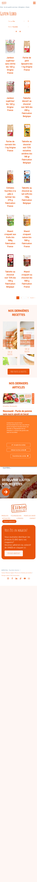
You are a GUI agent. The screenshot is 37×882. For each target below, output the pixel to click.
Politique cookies (6, 575)
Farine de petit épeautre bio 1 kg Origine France (26, 63)
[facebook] (12, 578)
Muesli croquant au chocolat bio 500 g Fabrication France (26, 279)
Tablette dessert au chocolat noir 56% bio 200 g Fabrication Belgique (26, 107)
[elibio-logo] (4, 2)
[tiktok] (20, 578)
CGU (11, 575)
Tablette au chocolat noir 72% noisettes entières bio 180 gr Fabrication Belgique (27, 152)
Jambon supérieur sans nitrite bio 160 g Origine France (10, 65)
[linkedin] (16, 578)
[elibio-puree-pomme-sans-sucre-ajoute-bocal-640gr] (18, 394)
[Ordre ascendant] (28, 21)
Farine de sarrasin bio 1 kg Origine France (10, 146)
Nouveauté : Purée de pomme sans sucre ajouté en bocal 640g (17, 414)
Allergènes (21, 7)
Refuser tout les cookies (18, 450)
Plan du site (17, 573)
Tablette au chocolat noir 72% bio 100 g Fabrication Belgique (10, 279)
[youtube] (24, 578)
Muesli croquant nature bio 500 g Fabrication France (27, 239)
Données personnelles (26, 573)
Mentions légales (10, 573)
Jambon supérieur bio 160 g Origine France (10, 104)
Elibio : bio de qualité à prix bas (8, 7)
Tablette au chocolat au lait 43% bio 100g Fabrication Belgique (27, 195)
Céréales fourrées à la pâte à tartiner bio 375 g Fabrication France (10, 197)
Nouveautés (13, 406)
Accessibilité (16, 575)
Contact (3, 573)
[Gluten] (10, 46)
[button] (5, 343)
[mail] (29, 578)
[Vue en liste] (20, 31)
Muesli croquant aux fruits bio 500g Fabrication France (10, 239)
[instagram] (8, 578)
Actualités (6, 406)
